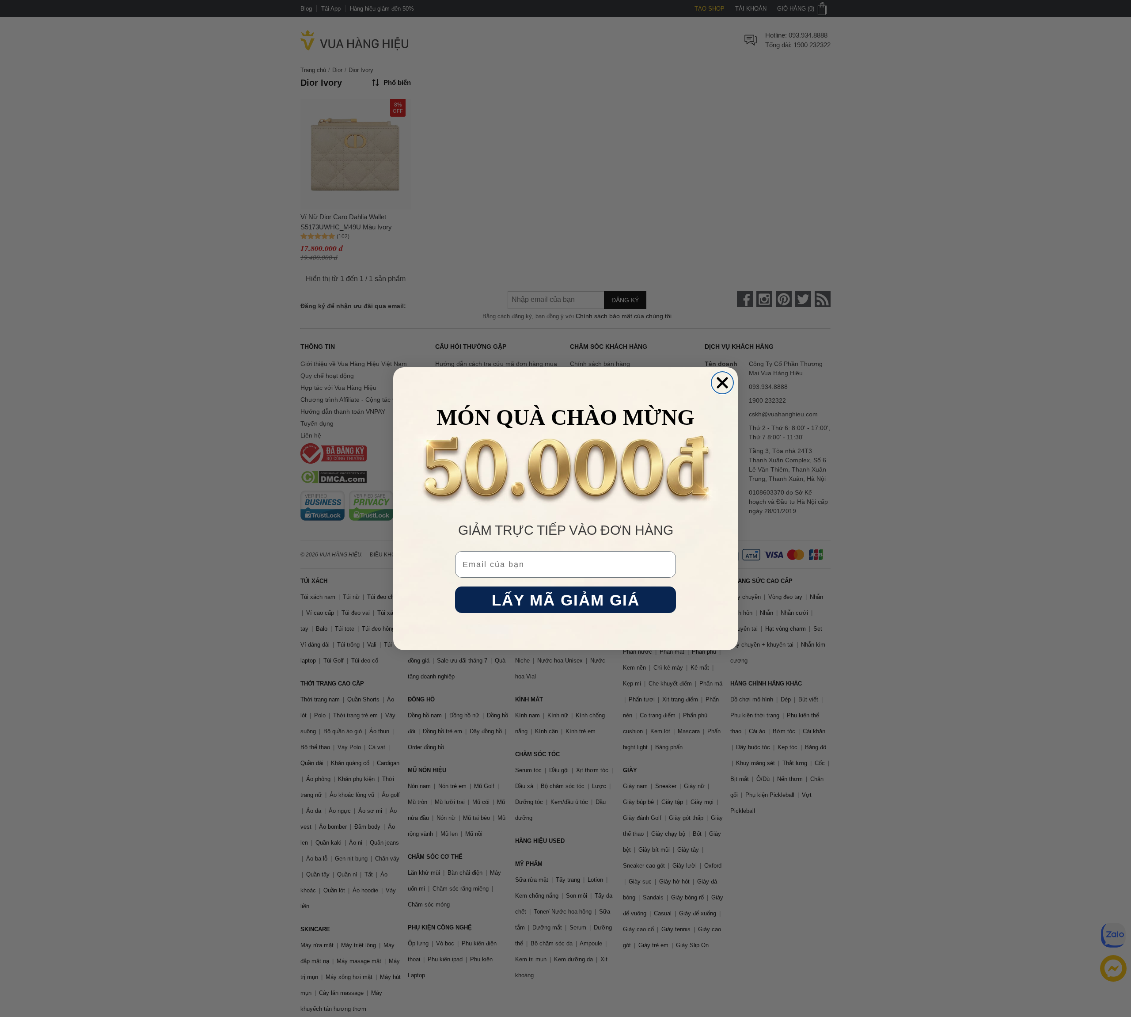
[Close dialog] (722, 383)
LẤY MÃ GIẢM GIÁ (566, 599)
